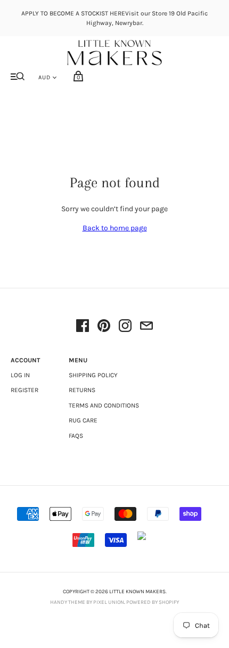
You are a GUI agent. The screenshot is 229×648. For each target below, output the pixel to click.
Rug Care (83, 420)
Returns (82, 390)
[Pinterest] (103, 327)
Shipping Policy (93, 375)
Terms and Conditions (104, 405)
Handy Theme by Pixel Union (87, 602)
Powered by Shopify (152, 602)
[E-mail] (146, 327)
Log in (20, 375)
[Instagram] (125, 327)
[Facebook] (82, 327)
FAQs (76, 435)
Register (24, 390)
